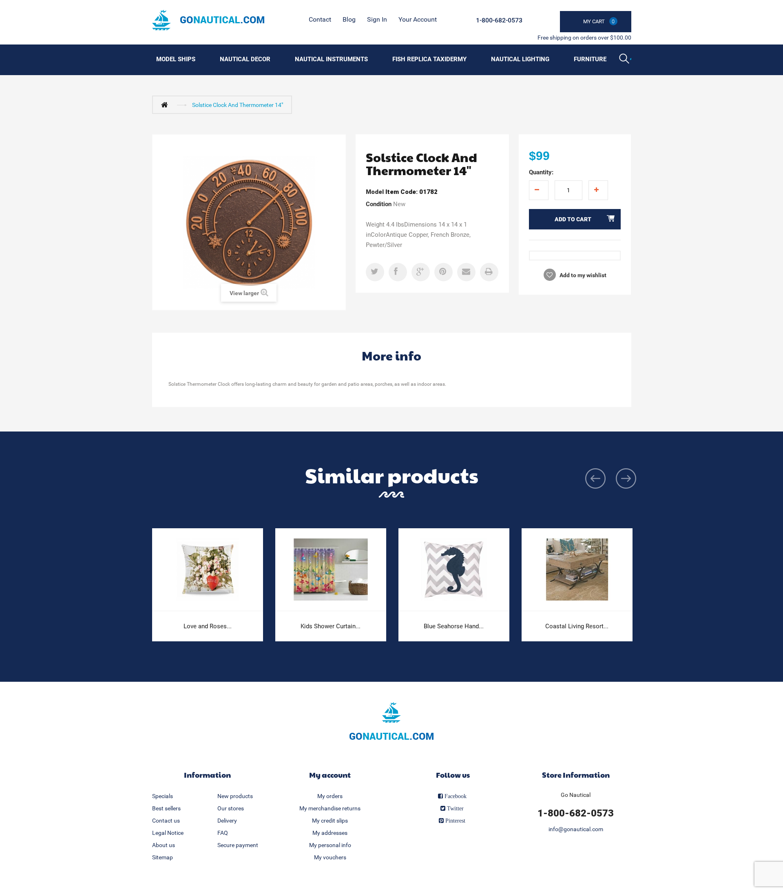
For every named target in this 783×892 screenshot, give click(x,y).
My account (330, 775)
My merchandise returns (330, 808)
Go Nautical (576, 795)
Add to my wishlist (582, 275)
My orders (330, 796)
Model (375, 192)
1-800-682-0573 (499, 20)
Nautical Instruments (331, 59)
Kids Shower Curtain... (331, 626)
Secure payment (237, 845)
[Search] (625, 59)
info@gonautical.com (576, 829)
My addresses (329, 833)
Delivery (227, 820)
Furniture (590, 59)
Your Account (417, 19)
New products (235, 796)
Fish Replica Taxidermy (429, 59)
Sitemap (162, 857)
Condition (379, 204)
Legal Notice (168, 833)
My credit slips (330, 820)
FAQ (222, 833)
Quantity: (541, 172)
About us (163, 845)
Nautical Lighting (520, 59)
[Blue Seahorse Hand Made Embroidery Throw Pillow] (453, 569)
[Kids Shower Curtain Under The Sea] (330, 569)
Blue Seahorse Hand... (454, 626)
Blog (349, 19)
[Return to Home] (166, 104)
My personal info (330, 845)
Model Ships (175, 59)
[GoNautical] (208, 20)
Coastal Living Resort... (576, 626)
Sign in (377, 19)
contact (320, 19)
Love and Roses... (208, 626)
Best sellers (166, 808)
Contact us (166, 820)
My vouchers (330, 857)
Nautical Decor (245, 59)
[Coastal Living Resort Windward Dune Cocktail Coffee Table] (577, 569)
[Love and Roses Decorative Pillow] (207, 569)
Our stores (230, 808)
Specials (162, 796)
